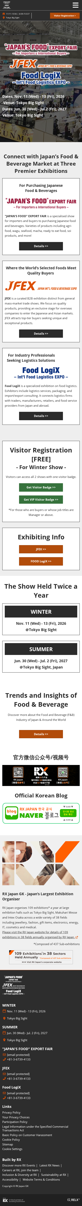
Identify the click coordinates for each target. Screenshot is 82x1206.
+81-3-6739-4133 (19, 1059)
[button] (65, 16)
